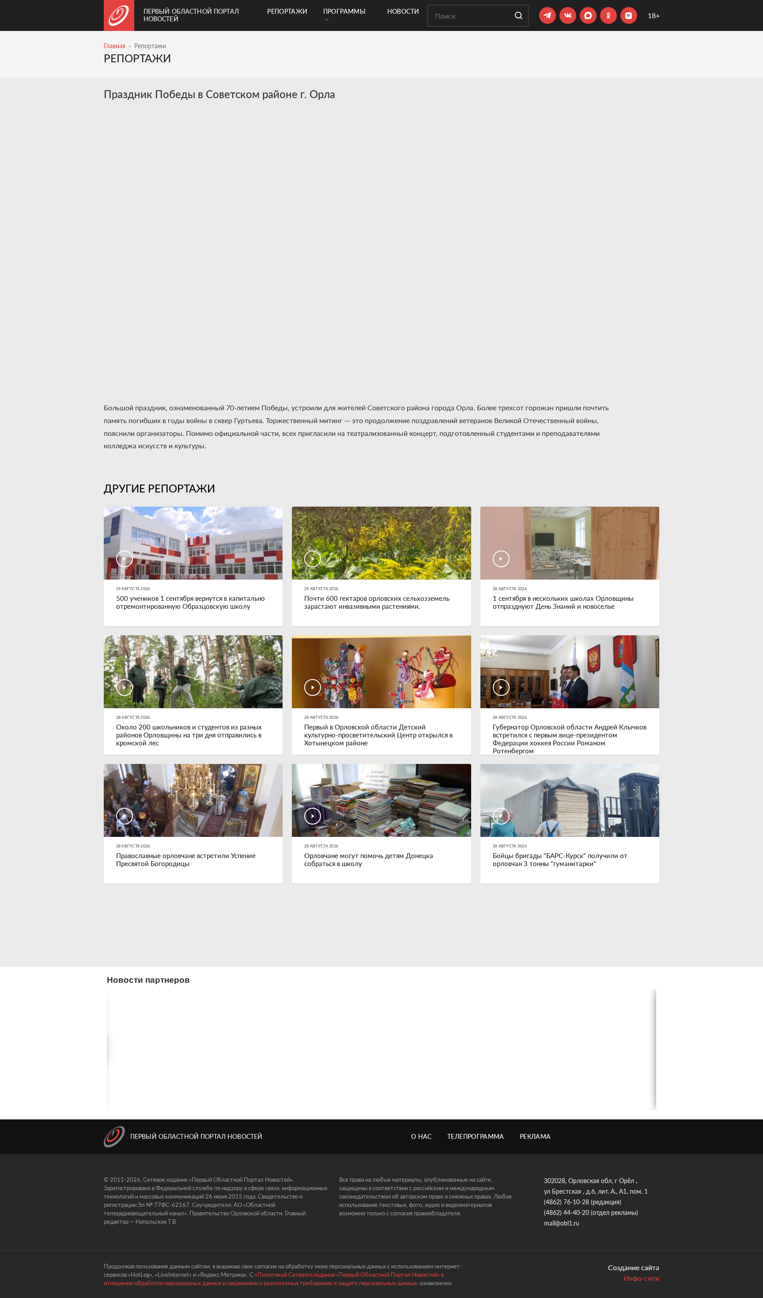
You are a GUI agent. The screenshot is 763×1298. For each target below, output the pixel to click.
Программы (344, 11)
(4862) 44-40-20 (566, 1212)
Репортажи (287, 11)
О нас (421, 1136)
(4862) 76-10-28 (566, 1202)
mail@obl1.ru (561, 1223)
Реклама (535, 1136)
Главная (114, 46)
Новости (403, 11)
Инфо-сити (641, 1278)
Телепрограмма (475, 1136)
